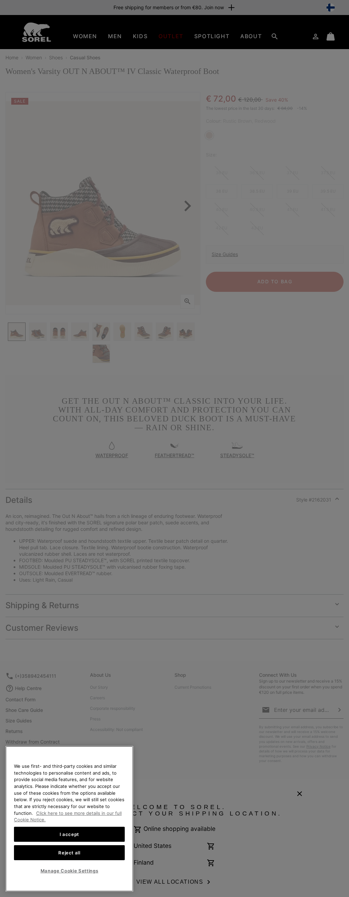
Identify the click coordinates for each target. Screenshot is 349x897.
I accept (69, 834)
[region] (69, 819)
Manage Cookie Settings (69, 870)
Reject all (69, 852)
